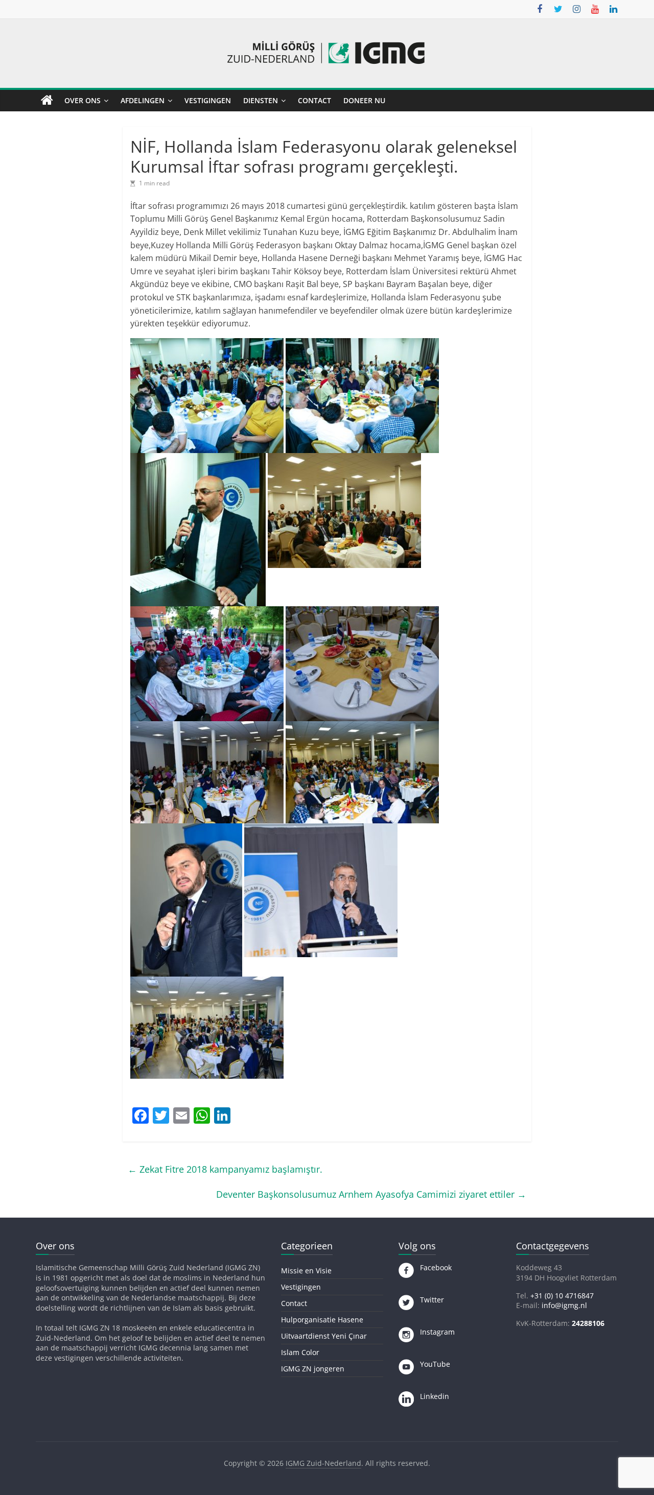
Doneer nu (364, 100)
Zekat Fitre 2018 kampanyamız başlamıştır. (225, 1169)
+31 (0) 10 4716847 (562, 1295)
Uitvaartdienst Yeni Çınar (324, 1336)
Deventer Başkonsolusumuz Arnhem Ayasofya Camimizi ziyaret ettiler (371, 1194)
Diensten (260, 100)
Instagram (434, 1332)
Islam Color (300, 1352)
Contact (314, 100)
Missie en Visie (306, 1270)
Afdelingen (143, 100)
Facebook (433, 1267)
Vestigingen (207, 100)
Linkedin (431, 1396)
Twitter (429, 1299)
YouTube (432, 1364)
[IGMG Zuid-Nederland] (47, 100)
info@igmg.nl (564, 1305)
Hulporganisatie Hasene (322, 1319)
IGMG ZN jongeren (312, 1368)
